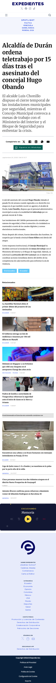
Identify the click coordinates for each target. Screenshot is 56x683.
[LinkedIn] (36, 142)
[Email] (48, 142)
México (28, 595)
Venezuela (28, 25)
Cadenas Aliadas (28, 568)
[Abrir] (6, 15)
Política (28, 23)
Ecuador (24, 271)
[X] (24, 142)
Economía (28, 586)
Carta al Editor (28, 574)
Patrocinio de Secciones (28, 628)
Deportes (5, 473)
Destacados (9, 271)
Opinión (28, 589)
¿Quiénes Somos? (28, 565)
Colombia (28, 592)
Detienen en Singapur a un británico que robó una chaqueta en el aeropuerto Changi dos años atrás (17, 367)
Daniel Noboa (28, 28)
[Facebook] (30, 142)
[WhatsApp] (42, 142)
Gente (28, 610)
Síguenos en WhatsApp (30, 147)
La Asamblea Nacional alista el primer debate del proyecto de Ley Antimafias (16, 307)
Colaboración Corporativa (28, 625)
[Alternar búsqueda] (50, 15)
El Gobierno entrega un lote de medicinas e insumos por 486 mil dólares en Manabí (16, 337)
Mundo (15, 372)
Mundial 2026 (28, 30)
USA (28, 598)
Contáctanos (28, 571)
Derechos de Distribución (28, 622)
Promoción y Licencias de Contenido (28, 619)
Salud (28, 607)
